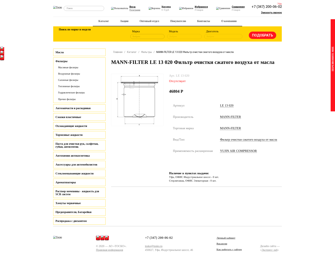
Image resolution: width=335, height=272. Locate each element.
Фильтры (146, 52)
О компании (229, 21)
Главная (117, 52)
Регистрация (134, 10)
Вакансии (222, 243)
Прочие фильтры (67, 99)
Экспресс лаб (269, 249)
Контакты (203, 21)
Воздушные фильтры (69, 73)
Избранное (201, 6)
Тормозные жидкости (69, 134)
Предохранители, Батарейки (73, 212)
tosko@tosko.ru (153, 246)
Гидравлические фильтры (71, 92)
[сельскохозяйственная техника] (97, 34)
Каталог (103, 21)
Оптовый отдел (149, 21)
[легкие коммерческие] (74, 34)
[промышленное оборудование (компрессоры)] (120, 34)
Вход (132, 6)
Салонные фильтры (68, 80)
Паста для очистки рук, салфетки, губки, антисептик (76, 145)
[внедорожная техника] (108, 34)
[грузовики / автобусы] (85, 34)
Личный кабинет (226, 238)
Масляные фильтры (68, 67)
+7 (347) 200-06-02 (267, 7)
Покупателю (178, 21)
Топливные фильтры (69, 86)
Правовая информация (109, 249)
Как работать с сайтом (229, 249)
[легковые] (63, 34)
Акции (124, 21)
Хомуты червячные (68, 203)
